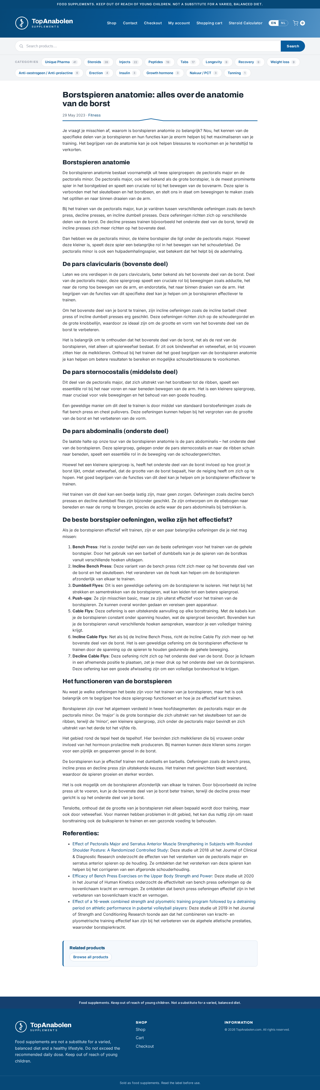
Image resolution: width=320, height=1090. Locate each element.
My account (179, 23)
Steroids (98, 62)
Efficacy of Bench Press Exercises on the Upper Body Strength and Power (142, 875)
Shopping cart (209, 23)
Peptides (158, 62)
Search (293, 46)
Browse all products (90, 957)
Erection (98, 73)
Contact (130, 23)
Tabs (187, 62)
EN (273, 23)
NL (283, 23)
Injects (128, 62)
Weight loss (282, 62)
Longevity (216, 62)
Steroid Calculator (245, 23)
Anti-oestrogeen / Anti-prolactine (48, 73)
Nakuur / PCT (203, 73)
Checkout (153, 23)
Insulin (127, 73)
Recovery (248, 62)
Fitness (94, 115)
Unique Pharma (60, 62)
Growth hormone (162, 73)
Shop (111, 23)
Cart (140, 1037)
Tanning (237, 73)
